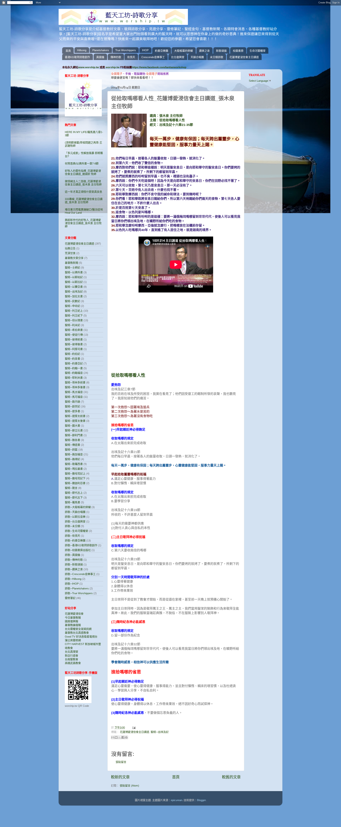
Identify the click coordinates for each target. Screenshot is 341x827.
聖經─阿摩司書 (74, 349)
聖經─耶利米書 (74, 377)
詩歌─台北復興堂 (75, 521)
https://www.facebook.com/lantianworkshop (159, 67)
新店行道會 (71, 655)
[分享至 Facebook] (123, 737)
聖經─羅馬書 (72, 502)
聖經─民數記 (72, 301)
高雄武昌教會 (73, 663)
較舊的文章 (231, 777)
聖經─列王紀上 (74, 310)
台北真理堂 (71, 651)
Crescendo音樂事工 (153, 57)
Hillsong (81, 50)
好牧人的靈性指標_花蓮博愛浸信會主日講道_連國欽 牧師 (83, 172)
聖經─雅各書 (72, 439)
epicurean (176, 800)
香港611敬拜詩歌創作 (77, 57)
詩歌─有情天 (72, 535)
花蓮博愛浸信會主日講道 (244, 57)
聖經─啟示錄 (72, 401)
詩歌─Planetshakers (77, 588)
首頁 (68, 50)
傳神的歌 (115, 57)
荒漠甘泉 (70, 253)
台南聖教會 (71, 659)
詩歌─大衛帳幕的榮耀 (78, 507)
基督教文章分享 (74, 257)
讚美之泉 (204, 50)
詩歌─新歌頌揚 (74, 564)
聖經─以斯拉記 (74, 281)
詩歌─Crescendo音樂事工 (80, 574)
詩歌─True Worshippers (79, 593)
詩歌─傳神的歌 (74, 559)
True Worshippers (125, 50)
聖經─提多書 (72, 411)
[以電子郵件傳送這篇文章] (113, 737)
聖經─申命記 (72, 305)
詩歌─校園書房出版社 (78, 550)
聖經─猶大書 (72, 425)
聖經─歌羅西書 (74, 463)
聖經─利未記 (72, 325)
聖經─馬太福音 (74, 392)
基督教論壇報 (73, 625)
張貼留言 (121, 761)
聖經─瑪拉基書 (74, 468)
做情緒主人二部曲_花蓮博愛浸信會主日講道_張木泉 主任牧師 (83, 183)
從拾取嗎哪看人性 (128, 375)
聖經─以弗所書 (74, 272)
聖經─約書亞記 (74, 363)
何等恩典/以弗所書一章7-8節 (82, 163)
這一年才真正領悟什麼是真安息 (83, 191)
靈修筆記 (70, 598)
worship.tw (113, 67)
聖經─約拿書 (72, 358)
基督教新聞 (71, 262)
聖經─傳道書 (72, 444)
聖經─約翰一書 (74, 368)
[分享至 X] (119, 737)
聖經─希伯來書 (74, 329)
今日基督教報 (73, 617)
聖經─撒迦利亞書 (75, 483)
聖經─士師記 (72, 267)
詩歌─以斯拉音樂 (75, 516)
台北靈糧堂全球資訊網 (78, 628)
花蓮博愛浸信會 (74, 613)
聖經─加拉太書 (74, 296)
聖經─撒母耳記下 (75, 478)
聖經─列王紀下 (74, 315)
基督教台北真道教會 (77, 632)
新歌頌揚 (221, 50)
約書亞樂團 (161, 50)
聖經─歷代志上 (74, 492)
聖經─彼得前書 (74, 339)
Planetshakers (100, 50)
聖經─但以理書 (74, 320)
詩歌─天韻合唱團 (75, 511)
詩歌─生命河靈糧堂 (76, 530)
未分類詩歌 (216, 57)
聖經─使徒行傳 (74, 334)
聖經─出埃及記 (160, 731)
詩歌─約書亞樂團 (75, 540)
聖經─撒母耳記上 (75, 473)
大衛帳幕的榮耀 (183, 50)
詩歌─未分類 (72, 526)
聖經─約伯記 (72, 353)
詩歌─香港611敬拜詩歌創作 (81, 545)
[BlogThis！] (116, 737)
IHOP (145, 50)
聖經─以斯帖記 (74, 277)
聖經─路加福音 (74, 454)
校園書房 (238, 50)
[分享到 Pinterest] (126, 737)
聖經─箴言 (71, 487)
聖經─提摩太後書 (75, 420)
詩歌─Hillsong (73, 578)
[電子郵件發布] (133, 727)
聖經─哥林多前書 (75, 382)
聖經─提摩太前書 (75, 415)
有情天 (131, 57)
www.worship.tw (88, 67)
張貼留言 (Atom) (129, 785)
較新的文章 (120, 777)
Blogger (201, 800)
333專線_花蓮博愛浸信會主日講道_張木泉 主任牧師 (83, 200)
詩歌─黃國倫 (72, 554)
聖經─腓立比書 (74, 430)
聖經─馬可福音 (74, 396)
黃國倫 (100, 57)
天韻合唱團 (197, 57)
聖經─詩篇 (71, 449)
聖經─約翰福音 (74, 372)
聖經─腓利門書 (74, 435)
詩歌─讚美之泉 (74, 569)
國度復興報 (71, 621)
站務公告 (70, 248)
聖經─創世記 (72, 406)
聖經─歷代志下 (74, 497)
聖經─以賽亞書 (74, 286)
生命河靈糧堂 (258, 50)
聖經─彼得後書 (74, 344)
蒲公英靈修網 (73, 640)
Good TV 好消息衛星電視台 (81, 636)
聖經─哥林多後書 (75, 387)
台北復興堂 (177, 57)
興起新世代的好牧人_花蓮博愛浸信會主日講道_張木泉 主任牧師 (83, 223)
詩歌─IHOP (72, 583)
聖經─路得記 (72, 459)
